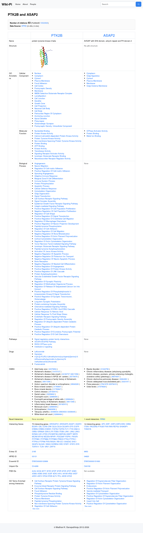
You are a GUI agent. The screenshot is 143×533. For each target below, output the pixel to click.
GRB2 (34, 431)
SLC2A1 (42, 444)
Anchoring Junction (42, 116)
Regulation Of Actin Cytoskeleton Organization (53, 241)
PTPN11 (72, 439)
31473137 (56, 371)
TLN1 (42, 446)
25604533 (63, 411)
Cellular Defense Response (45, 188)
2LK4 (34, 471)
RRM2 (102, 419)
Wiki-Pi (7, 4)
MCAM (35, 436)
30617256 (74, 374)
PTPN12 (35, 441)
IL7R (51, 431)
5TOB (49, 476)
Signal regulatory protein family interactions (51, 339)
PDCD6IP (61, 436)
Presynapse (39, 121)
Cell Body (38, 111)
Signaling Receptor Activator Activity (49, 153)
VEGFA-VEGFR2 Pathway (45, 341)
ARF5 (113, 424)
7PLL (59, 476)
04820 (86, 456)
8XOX (64, 476)
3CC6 (39, 471)
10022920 (44, 23)
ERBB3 (42, 429)
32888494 (53, 396)
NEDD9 (47, 436)
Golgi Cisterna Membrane (97, 85)
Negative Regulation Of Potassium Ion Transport (54, 256)
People (33, 4)
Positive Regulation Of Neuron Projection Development (56, 223)
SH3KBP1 (124, 426)
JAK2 (72, 431)
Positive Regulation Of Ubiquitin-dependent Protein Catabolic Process (54, 327)
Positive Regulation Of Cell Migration (49, 231)
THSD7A (87, 429)
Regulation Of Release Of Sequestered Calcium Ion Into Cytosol (57, 287)
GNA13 (77, 429)
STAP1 (66, 444)
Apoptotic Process (41, 186)
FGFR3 (61, 429)
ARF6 (118, 424)
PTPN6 (42, 441)
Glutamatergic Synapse (43, 123)
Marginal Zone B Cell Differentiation (48, 178)
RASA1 (53, 441)
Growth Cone (39, 103)
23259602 (51, 394)
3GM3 (39, 473)
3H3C (45, 473)
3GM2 (34, 473)
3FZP (54, 471)
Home (17, 4)
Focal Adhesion (40, 83)
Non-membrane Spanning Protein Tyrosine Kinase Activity (57, 141)
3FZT (69, 471)
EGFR (76, 426)
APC (103, 424)
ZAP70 (52, 446)
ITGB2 (56, 431)
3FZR (59, 471)
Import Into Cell (93, 501)
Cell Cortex (38, 85)
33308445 (71, 411)
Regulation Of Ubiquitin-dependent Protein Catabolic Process (55, 322)
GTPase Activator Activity (97, 131)
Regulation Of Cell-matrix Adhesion (48, 168)
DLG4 (59, 426)
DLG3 (54, 426)
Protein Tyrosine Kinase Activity (47, 138)
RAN (111, 426)
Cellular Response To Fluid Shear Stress (50, 314)
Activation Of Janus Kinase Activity (48, 251)
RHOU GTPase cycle (43, 344)
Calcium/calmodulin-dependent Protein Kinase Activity (56, 136)
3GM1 (74, 471)
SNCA (48, 444)
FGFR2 (55, 429)
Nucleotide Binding (42, 131)
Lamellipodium (40, 95)
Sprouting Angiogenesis (44, 173)
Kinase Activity (40, 148)
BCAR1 (35, 426)
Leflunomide (39, 351)
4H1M (65, 473)
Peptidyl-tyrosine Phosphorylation (48, 226)
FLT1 (67, 429)
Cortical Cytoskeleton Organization (48, 238)
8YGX (69, 476)
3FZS (64, 471)
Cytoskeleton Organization (45, 191)
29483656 (51, 409)
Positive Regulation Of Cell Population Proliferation (55, 208)
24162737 (66, 374)
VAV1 (47, 446)
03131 (34, 456)
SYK (77, 444)
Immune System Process (44, 181)
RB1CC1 (60, 441)
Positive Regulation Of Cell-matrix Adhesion (52, 171)
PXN (48, 441)
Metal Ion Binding (94, 136)
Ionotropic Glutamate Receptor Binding (50, 156)
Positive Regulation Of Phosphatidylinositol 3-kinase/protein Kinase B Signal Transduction (53, 292)
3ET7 (44, 471)
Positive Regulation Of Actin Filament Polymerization (56, 236)
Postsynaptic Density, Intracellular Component (53, 126)
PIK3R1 (75, 436)
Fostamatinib (39, 364)
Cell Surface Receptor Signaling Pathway (51, 198)
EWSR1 (48, 429)
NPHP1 (53, 436)
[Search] (138, 4)
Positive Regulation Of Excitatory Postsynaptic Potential (57, 331)
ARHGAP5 (64, 424)
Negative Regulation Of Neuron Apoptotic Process (54, 258)
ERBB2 (35, 429)
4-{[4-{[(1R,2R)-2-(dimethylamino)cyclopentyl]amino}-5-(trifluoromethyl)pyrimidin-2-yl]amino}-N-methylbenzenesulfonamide (56, 359)
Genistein (38, 354)
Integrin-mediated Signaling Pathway (49, 206)
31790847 (57, 386)
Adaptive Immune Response (45, 176)
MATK (75, 434)
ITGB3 (61, 431)
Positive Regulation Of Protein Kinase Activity (53, 269)
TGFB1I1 (35, 446)
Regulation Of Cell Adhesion (45, 228)
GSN (47, 431)
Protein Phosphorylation (44, 183)
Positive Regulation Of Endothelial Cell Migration (54, 218)
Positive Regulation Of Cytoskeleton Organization (107, 503)
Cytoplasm (38, 75)
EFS (71, 426)
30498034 (54, 411)
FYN (71, 429)
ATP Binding (39, 146)
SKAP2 (35, 444)
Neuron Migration (41, 166)
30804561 (123, 379)
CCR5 (45, 426)
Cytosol (37, 78)
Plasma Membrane (42, 80)
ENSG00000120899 (40, 461)
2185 (34, 451)
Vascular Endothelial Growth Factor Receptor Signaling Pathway (56, 277)
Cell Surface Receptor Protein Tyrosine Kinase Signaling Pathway (57, 482)
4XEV (39, 476)
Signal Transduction (42, 196)
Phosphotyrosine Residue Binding (48, 493)
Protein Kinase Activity (43, 133)
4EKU (55, 473)
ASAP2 (109, 35)
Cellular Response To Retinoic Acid (48, 311)
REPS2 (116, 426)
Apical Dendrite (40, 118)
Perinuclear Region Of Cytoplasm (47, 113)
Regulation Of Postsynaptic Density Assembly (53, 319)
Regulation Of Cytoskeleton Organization (103, 493)
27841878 (104, 384)
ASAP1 (72, 424)
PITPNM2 (44, 439)
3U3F (50, 473)
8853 (86, 451)
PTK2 (66, 439)
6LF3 (55, 476)
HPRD (24, 26)
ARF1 (108, 424)
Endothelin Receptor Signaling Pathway (50, 316)
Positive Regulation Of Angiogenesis (49, 266)
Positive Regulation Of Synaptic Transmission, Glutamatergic (53, 297)
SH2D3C (67, 441)
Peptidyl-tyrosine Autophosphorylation (49, 248)
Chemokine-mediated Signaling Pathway (50, 306)
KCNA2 (35, 434)
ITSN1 (86, 426)
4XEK (34, 476)
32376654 (53, 369)
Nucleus (37, 73)
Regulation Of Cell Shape (44, 213)
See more (36, 508)
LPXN (44, 434)
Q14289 (35, 466)
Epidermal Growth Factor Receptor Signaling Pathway (56, 203)
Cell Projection (40, 106)
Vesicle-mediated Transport (98, 491)
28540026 (75, 384)
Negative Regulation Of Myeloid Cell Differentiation (54, 264)
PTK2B (56, 35)
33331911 (125, 381)
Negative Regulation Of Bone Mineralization (52, 233)
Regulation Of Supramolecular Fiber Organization (106, 481)
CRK (50, 426)
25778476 (74, 376)
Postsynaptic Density (43, 88)
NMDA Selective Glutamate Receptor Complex (53, 93)
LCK (40, 434)
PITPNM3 (53, 439)
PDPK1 (68, 436)
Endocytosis (92, 486)
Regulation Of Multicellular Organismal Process (53, 284)
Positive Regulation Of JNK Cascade (49, 271)
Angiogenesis (39, 163)
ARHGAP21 (54, 424)
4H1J (60, 473)
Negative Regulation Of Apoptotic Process (51, 253)
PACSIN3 (93, 426)
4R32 (70, 473)
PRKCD (61, 439)
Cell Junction (39, 98)
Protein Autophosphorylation (45, 274)
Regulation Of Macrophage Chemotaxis (50, 221)
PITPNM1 (36, 439)
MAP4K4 (62, 434)
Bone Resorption (41, 261)
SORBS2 (55, 444)
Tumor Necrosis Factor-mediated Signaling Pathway (55, 243)
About (25, 4)
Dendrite (37, 101)
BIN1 (123, 424)
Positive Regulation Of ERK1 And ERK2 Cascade (54, 309)
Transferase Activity (42, 151)
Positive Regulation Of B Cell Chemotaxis (51, 334)
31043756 (105, 369)
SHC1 (74, 441)
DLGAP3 (65, 426)
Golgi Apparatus (93, 75)
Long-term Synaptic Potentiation (47, 301)
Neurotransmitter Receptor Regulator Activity (52, 158)
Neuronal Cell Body (42, 108)
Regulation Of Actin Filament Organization (104, 483)
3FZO (49, 471)
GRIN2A (40, 431)
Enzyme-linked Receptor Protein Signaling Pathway (55, 486)
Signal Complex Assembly (45, 201)
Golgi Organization (41, 193)
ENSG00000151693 (92, 461)
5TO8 (45, 476)
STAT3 (72, 444)
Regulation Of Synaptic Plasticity (47, 281)
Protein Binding (40, 143)
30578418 (113, 384)
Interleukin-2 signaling (43, 346)
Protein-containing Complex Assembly (49, 304)
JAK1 (67, 431)
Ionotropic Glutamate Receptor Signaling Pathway (54, 246)
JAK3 (77, 431)
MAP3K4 (55, 434)
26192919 (53, 391)
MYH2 (40, 436)
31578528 (102, 386)
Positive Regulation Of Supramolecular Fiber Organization (110, 496)
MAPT (69, 434)
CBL (40, 426)
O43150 (87, 466)
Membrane (38, 90)
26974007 (115, 376)
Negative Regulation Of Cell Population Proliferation (55, 211)
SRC (61, 444)
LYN (49, 434)
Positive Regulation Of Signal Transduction (51, 216)
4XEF (75, 473)
